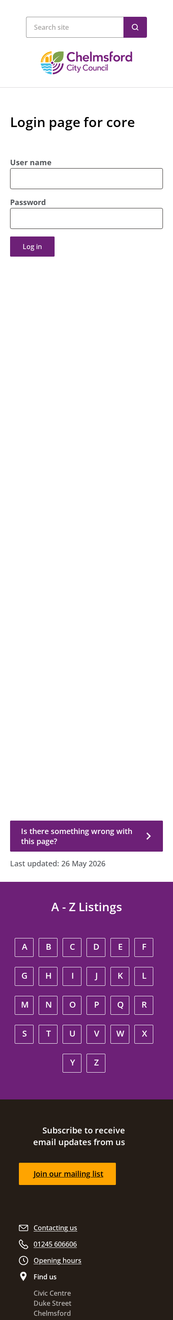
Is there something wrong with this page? (76, 836)
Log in (32, 246)
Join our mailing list (68, 1174)
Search (135, 27)
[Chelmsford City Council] (86, 63)
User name (31, 162)
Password (28, 202)
